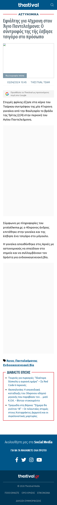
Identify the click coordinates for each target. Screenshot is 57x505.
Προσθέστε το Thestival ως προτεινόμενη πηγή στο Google (30, 93)
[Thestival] (28, 5)
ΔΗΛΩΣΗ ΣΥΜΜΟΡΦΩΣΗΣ (28, 501)
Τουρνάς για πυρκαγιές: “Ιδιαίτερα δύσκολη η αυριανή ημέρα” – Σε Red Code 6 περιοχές (28, 381)
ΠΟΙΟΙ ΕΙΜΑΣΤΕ (12, 493)
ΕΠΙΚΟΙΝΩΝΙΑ (43, 493)
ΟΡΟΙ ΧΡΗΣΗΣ (28, 493)
